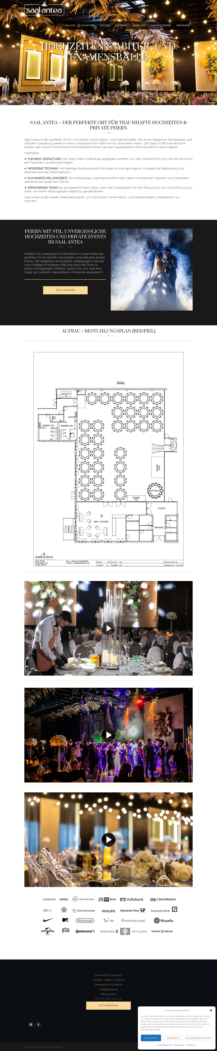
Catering (121, 25)
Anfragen (183, 25)
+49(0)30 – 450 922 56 (108, 980)
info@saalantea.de (108, 989)
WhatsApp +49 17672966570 (108, 984)
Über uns (139, 25)
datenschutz (179, 1045)
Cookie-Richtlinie (165, 1045)
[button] (211, 1010)
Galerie (105, 25)
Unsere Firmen (161, 25)
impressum (191, 1045)
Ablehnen (172, 1038)
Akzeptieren (151, 1038)
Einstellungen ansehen (198, 1038)
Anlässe (70, 25)
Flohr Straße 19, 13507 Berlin (108, 975)
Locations (87, 25)
